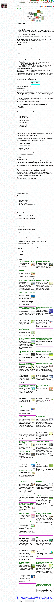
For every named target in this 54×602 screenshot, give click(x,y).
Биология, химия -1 (20, 596)
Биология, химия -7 (27, 597)
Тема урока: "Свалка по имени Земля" (42, 441)
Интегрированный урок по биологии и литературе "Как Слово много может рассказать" (44, 280)
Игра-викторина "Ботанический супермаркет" (44, 363)
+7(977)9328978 (26, 0)
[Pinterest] (53, 6)
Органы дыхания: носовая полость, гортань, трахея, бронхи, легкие (26, 573)
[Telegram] (51, 6)
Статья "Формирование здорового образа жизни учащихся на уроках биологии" (27, 386)
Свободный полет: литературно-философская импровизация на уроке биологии (44, 514)
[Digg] (44, 6)
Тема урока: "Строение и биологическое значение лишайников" (25, 495)
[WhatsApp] (50, 6)
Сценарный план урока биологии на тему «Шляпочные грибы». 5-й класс (26, 329)
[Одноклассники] (41, 6)
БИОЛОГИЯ (21, 2)
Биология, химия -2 (27, 596)
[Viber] (49, 6)
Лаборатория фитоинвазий (37, 0)
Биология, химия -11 (20, 598)
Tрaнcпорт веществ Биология (24, 513)
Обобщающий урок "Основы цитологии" (26, 470)
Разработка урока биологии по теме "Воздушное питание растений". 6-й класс (44, 549)
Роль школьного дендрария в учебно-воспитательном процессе (25, 563)
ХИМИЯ (24, 2)
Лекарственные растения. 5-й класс (25, 374)
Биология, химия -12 (27, 598)
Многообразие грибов (22, 416)
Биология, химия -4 (40, 596)
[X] (42, 6)
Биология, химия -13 (34, 598)
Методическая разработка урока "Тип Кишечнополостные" (42, 481)
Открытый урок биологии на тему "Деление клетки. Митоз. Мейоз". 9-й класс (26, 406)
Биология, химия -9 (40, 597)
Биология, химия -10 (47, 597)
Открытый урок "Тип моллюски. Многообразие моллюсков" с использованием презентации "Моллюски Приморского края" (27, 293)
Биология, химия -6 (20, 597)
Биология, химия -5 (47, 596)
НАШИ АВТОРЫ (34, 2)
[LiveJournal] (47, 6)
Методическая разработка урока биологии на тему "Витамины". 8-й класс (26, 481)
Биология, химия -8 (34, 597)
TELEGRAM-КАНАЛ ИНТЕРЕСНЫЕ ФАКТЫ (44, 2)
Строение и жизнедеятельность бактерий (26, 462)
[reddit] (45, 6)
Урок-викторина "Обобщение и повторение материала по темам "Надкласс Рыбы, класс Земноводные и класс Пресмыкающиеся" (44, 585)
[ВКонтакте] (40, 6)
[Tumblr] (48, 6)
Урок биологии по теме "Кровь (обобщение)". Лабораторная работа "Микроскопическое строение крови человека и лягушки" (26, 504)
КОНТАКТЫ (28, 2)
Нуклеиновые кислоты (40, 462)
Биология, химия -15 (49, 598)
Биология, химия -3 (34, 596)
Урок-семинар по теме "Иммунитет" (42, 374)
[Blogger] (43, 6)
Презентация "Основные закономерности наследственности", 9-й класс (43, 352)
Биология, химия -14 (42, 598)
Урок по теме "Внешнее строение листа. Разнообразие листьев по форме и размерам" (26, 364)
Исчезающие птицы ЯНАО (40, 416)
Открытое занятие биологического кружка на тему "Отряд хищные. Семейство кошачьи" (44, 339)
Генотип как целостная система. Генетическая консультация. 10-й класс (26, 352)
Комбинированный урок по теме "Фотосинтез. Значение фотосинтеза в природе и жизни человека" (44, 537)
